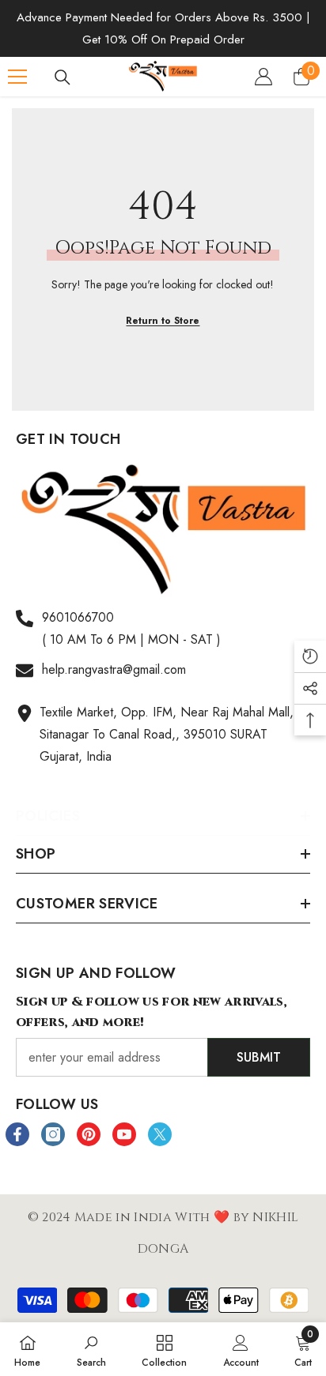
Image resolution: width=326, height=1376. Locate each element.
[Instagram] (53, 1134)
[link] (91, 1349)
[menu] (17, 76)
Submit (259, 1057)
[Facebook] (17, 1134)
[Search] (62, 77)
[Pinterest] (88, 1134)
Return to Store (162, 321)
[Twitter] (160, 1134)
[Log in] (263, 76)
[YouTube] (124, 1134)
